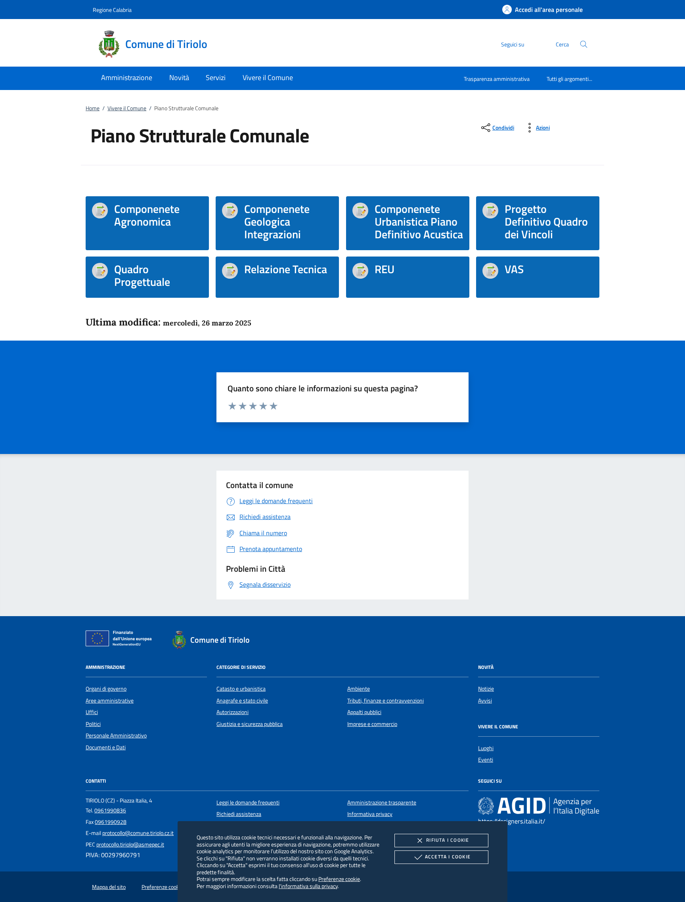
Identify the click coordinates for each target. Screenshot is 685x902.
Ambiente (358, 688)
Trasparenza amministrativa (497, 79)
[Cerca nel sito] (583, 44)
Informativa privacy (369, 814)
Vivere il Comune (126, 108)
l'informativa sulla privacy (308, 886)
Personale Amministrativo (116, 735)
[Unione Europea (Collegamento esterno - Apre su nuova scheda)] (121, 640)
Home (92, 108)
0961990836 (110, 810)
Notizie (486, 688)
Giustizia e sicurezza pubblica (249, 724)
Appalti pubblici (364, 712)
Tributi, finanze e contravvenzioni (385, 700)
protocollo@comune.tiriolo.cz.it (138, 833)
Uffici (92, 712)
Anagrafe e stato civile (242, 700)
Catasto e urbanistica (241, 688)
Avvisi (485, 700)
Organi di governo (106, 688)
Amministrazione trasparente (381, 802)
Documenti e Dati (106, 747)
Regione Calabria (112, 10)
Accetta (448, 856)
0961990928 (110, 822)
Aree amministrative (110, 700)
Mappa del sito (109, 887)
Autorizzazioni (232, 712)
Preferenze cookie (339, 879)
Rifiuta (447, 840)
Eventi (485, 759)
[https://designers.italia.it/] (538, 806)
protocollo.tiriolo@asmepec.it (130, 844)
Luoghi (486, 748)
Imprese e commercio (372, 724)
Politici (93, 724)
